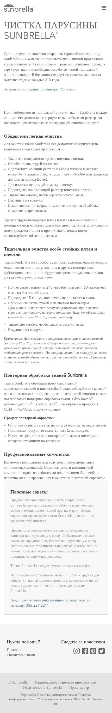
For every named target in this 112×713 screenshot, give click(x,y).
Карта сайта (28, 695)
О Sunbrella (19, 682)
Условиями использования (55, 699)
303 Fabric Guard (40, 404)
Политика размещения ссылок (57, 695)
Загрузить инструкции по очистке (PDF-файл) (40, 89)
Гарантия (14, 650)
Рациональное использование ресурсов (66, 682)
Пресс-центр (79, 688)
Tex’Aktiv (25, 409)
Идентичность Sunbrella (43, 688)
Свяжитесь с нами (21, 655)
